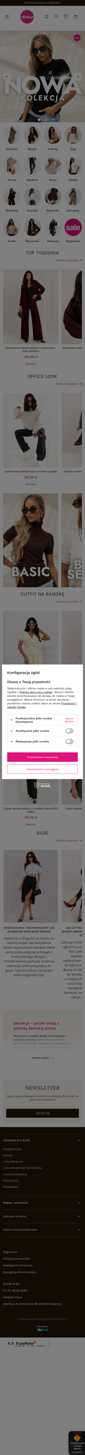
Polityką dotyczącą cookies (36, 692)
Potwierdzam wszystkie (42, 757)
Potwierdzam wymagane (43, 769)
